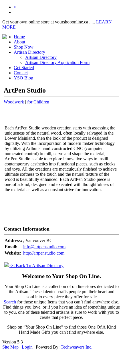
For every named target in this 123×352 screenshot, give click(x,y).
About (19, 41)
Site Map (10, 347)
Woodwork (14, 101)
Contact (21, 72)
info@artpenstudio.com (44, 246)
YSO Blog (23, 77)
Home (19, 36)
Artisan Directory (41, 57)
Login (27, 347)
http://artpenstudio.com (43, 253)
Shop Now (23, 47)
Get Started (24, 67)
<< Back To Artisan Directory (36, 265)
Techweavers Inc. (76, 347)
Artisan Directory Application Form (57, 62)
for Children (38, 101)
